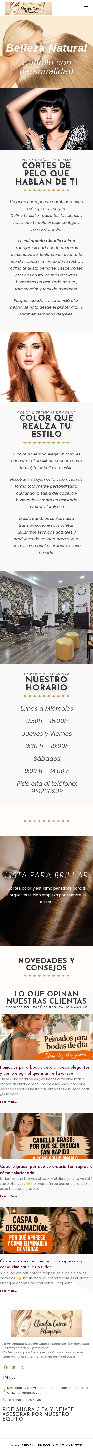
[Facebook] (5, 1367)
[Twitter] (14, 1367)
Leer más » (8, 1102)
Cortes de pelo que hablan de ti (47, 174)
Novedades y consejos (46, 965)
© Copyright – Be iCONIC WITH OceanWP (46, 1444)
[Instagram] (22, 1367)
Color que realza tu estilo (46, 427)
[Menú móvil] (86, 8)
